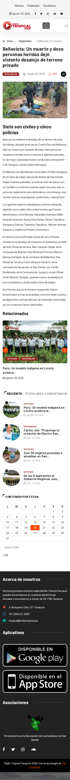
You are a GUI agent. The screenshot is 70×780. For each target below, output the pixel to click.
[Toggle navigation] (46, 26)
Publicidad (33, 5)
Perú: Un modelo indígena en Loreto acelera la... (44, 409)
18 (16, 527)
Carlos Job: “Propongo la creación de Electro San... (42, 431)
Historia (19, 5)
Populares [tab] (35, 394)
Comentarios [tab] (56, 394)
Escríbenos (49, 5)
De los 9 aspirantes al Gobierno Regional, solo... (41, 477)
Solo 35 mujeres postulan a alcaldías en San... (43, 454)
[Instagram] (48, 13)
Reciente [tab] (14, 394)
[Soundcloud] (54, 13)
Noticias (12, 359)
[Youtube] (61, 13)
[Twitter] (41, 13)
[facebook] (35, 13)
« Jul (5, 554)
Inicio (10, 41)
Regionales (25, 41)
